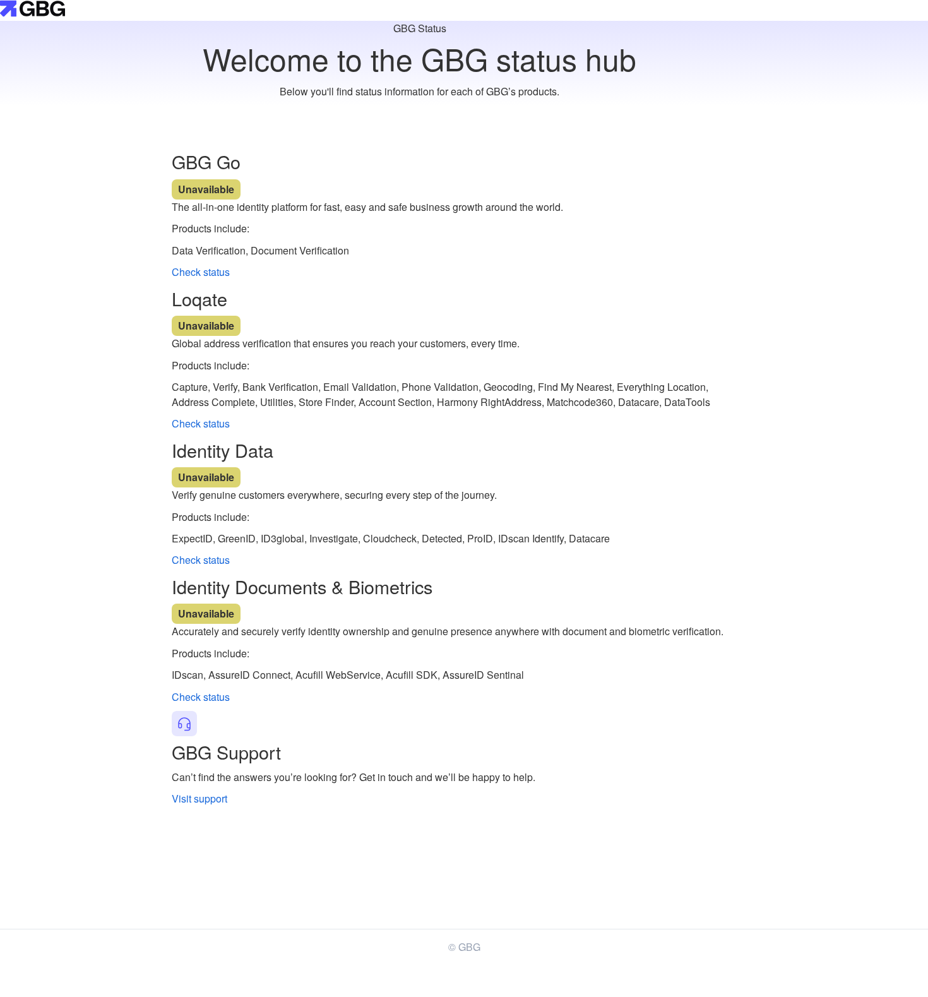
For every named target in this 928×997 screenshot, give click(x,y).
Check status (201, 272)
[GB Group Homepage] (32, 13)
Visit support (199, 798)
